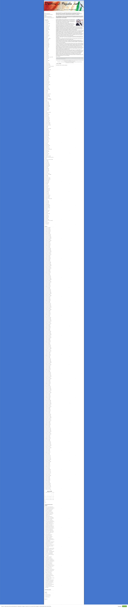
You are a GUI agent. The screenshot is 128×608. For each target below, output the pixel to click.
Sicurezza (46, 196)
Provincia (46, 173)
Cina (46, 59)
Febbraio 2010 (47, 455)
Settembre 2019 (47, 323)
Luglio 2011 (47, 436)
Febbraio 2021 (47, 303)
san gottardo (47, 188)
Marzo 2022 (47, 288)
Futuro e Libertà (47, 99)
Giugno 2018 (47, 340)
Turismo (46, 211)
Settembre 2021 (47, 295)
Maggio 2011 (47, 438)
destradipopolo (47, 69)
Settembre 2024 (47, 254)
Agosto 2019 (47, 324)
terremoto (46, 206)
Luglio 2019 (47, 325)
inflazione (46, 114)
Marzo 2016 (47, 371)
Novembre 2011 (47, 431)
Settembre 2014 (47, 392)
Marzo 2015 (47, 385)
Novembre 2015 (47, 376)
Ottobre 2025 (47, 239)
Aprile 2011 (46, 439)
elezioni (46, 75)
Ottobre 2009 (47, 460)
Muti (45, 143)
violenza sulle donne (48, 220)
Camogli (46, 47)
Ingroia (46, 115)
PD (45, 160)
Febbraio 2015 (47, 386)
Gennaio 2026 (47, 235)
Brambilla (46, 44)
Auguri (46, 36)
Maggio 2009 (47, 466)
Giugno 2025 (47, 243)
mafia (46, 129)
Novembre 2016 (47, 362)
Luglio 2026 (47, 228)
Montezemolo (47, 138)
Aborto (46, 22)
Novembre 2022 (47, 279)
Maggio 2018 (47, 341)
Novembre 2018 (47, 334)
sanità (46, 191)
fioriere (46, 91)
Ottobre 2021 (47, 294)
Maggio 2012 (47, 424)
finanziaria (46, 89)
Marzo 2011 (47, 440)
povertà (46, 168)
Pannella (46, 153)
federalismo (47, 84)
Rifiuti (46, 183)
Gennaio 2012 (47, 429)
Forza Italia (46, 96)
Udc (45, 212)
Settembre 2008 (47, 475)
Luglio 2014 (47, 394)
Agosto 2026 (47, 227)
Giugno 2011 (47, 437)
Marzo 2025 (47, 247)
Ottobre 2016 (47, 363)
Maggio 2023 (47, 272)
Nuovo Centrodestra (48, 149)
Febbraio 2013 (47, 414)
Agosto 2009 (47, 462)
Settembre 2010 (47, 447)
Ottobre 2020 (47, 308)
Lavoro (46, 121)
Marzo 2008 (47, 482)
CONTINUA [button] (124, 606)
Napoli (46, 144)
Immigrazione (47, 112)
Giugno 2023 (47, 271)
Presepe (46, 169)
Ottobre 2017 (47, 349)
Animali (46, 31)
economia (46, 74)
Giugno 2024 (47, 257)
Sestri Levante (47, 195)
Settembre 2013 (47, 406)
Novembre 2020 (47, 307)
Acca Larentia (47, 23)
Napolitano (46, 145)
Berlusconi (46, 38)
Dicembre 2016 (47, 361)
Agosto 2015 (47, 379)
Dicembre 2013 (47, 402)
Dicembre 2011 (47, 430)
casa (46, 54)
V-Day (46, 214)
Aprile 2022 (46, 287)
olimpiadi (46, 151)
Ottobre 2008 (47, 474)
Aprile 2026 (46, 232)
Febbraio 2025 (47, 248)
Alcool (46, 24)
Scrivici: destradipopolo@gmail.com (49, 17)
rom (45, 184)
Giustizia (46, 105)
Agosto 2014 (47, 393)
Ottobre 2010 (47, 446)
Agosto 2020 (47, 310)
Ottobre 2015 (47, 377)
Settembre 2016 (47, 364)
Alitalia (46, 28)
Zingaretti (46, 222)
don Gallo (46, 73)
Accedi (46, 593)
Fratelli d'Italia (47, 98)
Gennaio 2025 (47, 249)
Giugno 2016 (47, 368)
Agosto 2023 (47, 269)
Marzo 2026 (47, 233)
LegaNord (46, 122)
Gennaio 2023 (47, 277)
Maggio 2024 (47, 258)
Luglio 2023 (47, 270)
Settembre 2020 (47, 309)
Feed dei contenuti (47, 594)
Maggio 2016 (47, 369)
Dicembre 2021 (47, 292)
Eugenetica (46, 81)
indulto (46, 113)
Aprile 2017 (46, 356)
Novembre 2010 (47, 445)
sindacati (46, 197)
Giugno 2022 (47, 285)
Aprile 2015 (46, 384)
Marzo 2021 (47, 302)
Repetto (46, 182)
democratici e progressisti (48, 66)
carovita (46, 53)
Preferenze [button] (119, 606)
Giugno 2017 (47, 354)
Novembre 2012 (47, 417)
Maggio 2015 (47, 383)
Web (46, 221)
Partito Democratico (48, 159)
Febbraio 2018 (47, 345)
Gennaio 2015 (47, 387)
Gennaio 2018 (47, 346)
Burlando (46, 46)
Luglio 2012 (47, 422)
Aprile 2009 (46, 467)
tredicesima (46, 210)
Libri (46, 127)
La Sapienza (47, 120)
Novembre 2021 (47, 293)
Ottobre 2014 (47, 391)
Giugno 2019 (47, 326)
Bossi (46, 43)
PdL (45, 161)
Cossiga (46, 62)
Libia (46, 126)
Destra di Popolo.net (64, 6)
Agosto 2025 (47, 241)
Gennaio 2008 (47, 484)
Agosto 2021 (47, 296)
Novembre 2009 (47, 459)
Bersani (46, 39)
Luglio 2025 (47, 242)
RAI (45, 175)
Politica (46, 165)
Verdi (46, 218)
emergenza (46, 76)
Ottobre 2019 (47, 322)
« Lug (45, 502)
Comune (46, 60)
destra (46, 68)
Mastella (46, 134)
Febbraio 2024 (47, 262)
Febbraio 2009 (47, 469)
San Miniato (47, 190)
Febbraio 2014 (47, 400)
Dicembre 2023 (47, 264)
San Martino (47, 189)
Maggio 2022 (47, 286)
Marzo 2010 (47, 454)
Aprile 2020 (46, 315)
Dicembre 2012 (47, 416)
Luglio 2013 (47, 408)
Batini (46, 37)
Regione (46, 180)
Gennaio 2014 (47, 401)
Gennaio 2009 (47, 470)
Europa (46, 82)
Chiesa (46, 58)
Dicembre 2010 (47, 444)
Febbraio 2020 (47, 317)
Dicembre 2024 (47, 250)
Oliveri (46, 152)
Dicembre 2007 (47, 485)
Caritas (46, 52)
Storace (46, 203)
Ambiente (46, 29)
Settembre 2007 (47, 489)
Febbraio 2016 (47, 372)
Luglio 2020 (47, 311)
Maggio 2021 (47, 300)
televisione (46, 205)
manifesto (46, 130)
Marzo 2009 (47, 468)
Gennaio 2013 (47, 415)
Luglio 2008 (47, 477)
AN (45, 30)
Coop (46, 61)
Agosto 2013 (47, 407)
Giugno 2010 (47, 451)
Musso (46, 142)
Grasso (46, 107)
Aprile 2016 (46, 370)
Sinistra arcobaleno (48, 198)
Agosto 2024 (47, 255)
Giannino (46, 104)
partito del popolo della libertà (49, 157)
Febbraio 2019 (47, 331)
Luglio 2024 (47, 256)
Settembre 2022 (47, 281)
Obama (46, 150)
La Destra (46, 119)
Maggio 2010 (47, 452)
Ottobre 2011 (47, 432)
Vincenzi (46, 219)
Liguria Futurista (47, 128)
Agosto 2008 (47, 476)
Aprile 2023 (46, 273)
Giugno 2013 (47, 409)
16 (53, 496)
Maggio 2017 (47, 355)
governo (46, 106)
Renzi (46, 181)
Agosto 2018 (47, 338)
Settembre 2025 (47, 240)
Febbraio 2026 (47, 234)
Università (46, 213)
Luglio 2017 (47, 353)
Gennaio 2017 (47, 360)
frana (46, 97)
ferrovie (46, 88)
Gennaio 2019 (47, 332)
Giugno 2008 (47, 478)
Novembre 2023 (47, 265)
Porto (46, 167)
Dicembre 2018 (47, 333)
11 (46, 496)
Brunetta (46, 45)
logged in (61, 65)
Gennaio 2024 (47, 263)
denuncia (46, 67)
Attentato (46, 35)
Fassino (46, 83)
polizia (46, 166)
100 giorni (46, 21)
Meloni (46, 136)
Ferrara (46, 85)
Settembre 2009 (47, 461)
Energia (46, 77)
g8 (45, 100)
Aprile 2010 (46, 453)
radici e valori (47, 174)
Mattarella (46, 135)
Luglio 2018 (47, 339)
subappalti (46, 204)
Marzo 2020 (47, 316)
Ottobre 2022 (47, 280)
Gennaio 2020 (47, 318)
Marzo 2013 (47, 413)
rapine (46, 176)
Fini (45, 90)
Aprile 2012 (46, 425)
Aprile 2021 (46, 301)
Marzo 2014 (47, 399)
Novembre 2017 (47, 348)
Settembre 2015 (47, 378)
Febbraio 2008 (47, 483)
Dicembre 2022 (47, 278)
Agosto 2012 (47, 421)
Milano (46, 137)
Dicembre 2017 (47, 347)
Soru (46, 199)
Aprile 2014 (46, 398)
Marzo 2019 (47, 330)
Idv (45, 111)
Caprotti (46, 51)
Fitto (45, 92)
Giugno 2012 (47, 423)
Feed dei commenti (48, 595)
